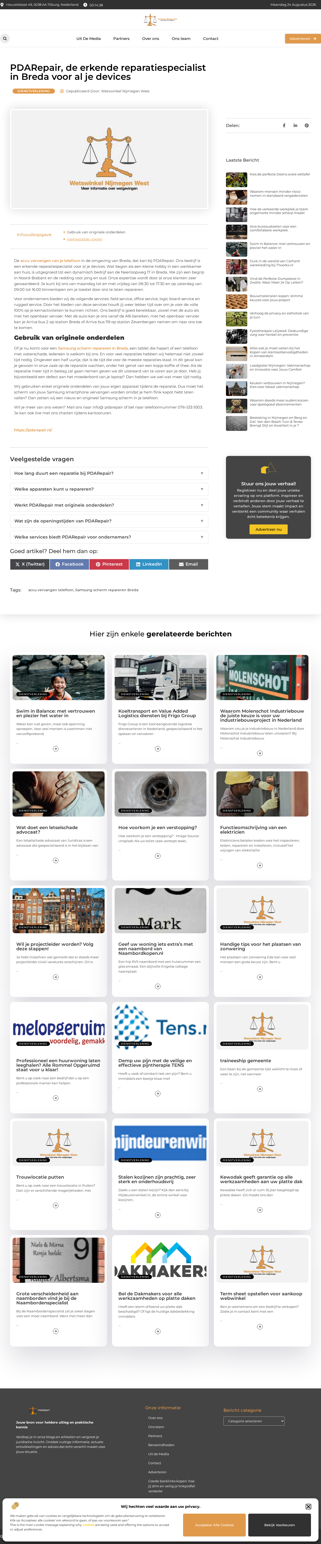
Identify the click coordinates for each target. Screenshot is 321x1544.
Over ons (150, 38)
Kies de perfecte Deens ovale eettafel (280, 174)
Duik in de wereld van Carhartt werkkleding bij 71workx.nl (275, 263)
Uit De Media (88, 38)
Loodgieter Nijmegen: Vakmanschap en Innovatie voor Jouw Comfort (280, 367)
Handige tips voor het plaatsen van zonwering (260, 947)
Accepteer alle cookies (214, 1525)
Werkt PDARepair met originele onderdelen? (109, 505)
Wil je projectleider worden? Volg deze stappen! (54, 947)
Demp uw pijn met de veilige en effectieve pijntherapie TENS (155, 1063)
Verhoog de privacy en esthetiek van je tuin (279, 315)
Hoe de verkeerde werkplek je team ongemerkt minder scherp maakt (279, 211)
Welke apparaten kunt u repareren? (109, 489)
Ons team (181, 38)
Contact (210, 38)
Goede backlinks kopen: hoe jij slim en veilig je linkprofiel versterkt (171, 1486)
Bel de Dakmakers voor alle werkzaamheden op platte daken (156, 1296)
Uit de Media (158, 1454)
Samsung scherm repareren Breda (106, 590)
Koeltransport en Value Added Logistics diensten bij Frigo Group (157, 713)
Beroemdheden (161, 1445)
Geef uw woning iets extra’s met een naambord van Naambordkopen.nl (155, 949)
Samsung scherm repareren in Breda (93, 348)
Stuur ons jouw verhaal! (268, 484)
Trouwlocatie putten (40, 1177)
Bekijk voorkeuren (279, 1525)
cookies (88, 1525)
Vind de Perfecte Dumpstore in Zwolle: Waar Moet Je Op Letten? (276, 281)
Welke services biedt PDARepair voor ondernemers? (109, 537)
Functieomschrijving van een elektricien (253, 830)
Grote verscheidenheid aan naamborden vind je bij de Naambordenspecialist (47, 1298)
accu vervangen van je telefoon (50, 260)
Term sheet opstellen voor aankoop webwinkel (261, 1296)
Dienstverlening (34, 91)
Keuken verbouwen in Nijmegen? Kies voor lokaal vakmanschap (277, 385)
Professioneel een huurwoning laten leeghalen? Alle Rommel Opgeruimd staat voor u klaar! (58, 1065)
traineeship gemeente (245, 1060)
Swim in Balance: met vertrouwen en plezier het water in (280, 246)
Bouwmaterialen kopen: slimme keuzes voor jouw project (276, 298)
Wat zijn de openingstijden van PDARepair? (109, 520)
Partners (121, 38)
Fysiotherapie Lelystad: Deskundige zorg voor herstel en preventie (279, 333)
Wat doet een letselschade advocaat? (47, 830)
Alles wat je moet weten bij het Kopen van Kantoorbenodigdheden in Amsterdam (279, 352)
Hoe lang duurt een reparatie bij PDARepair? (109, 473)
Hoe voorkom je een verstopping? (157, 827)
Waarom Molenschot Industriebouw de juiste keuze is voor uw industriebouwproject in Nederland (262, 715)
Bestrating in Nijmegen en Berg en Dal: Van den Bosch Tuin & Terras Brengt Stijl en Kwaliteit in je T (278, 421)
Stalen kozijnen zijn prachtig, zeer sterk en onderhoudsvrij (157, 1179)
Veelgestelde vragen (84, 239)
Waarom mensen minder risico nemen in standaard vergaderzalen (279, 193)
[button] (308, 1506)
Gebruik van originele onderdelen (96, 232)
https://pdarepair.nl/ (33, 430)
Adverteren (157, 1472)
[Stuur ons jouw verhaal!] (268, 468)
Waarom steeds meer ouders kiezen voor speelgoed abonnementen (279, 402)
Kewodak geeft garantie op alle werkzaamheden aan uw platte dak (261, 1179)
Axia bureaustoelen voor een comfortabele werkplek (273, 228)
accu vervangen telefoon (50, 590)
